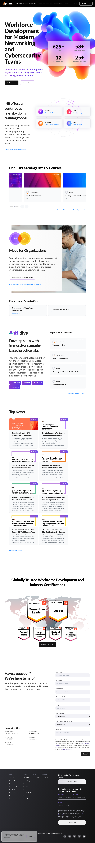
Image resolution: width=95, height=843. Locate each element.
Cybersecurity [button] (27, 784)
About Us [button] (12, 778)
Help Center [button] (45, 778)
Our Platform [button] (13, 790)
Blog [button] (10, 798)
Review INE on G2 (47, 644)
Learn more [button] (7, 837)
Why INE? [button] (26, 778)
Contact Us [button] (12, 781)
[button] (64, 836)
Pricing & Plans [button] (37, 778)
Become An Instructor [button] (15, 787)
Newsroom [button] (12, 795)
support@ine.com (67, 749)
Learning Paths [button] (27, 793)
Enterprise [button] (36, 781)
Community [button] (12, 793)
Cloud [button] (24, 790)
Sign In (75, 3)
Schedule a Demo (86, 3)
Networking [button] (26, 781)
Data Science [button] (27, 787)
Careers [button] (11, 784)
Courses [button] (25, 795)
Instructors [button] (26, 798)
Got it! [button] (30, 836)
